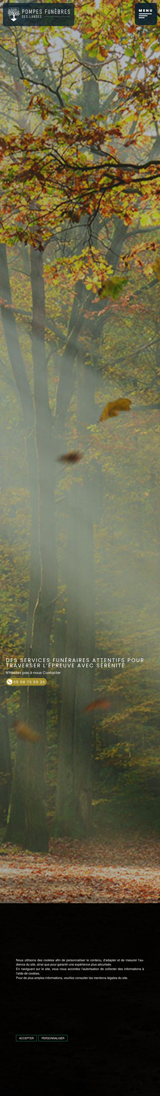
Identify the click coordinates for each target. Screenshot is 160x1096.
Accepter (26, 1038)
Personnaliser (53, 1038)
